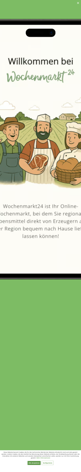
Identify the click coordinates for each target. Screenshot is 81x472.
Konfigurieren (47, 463)
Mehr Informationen (43, 458)
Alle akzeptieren (34, 463)
